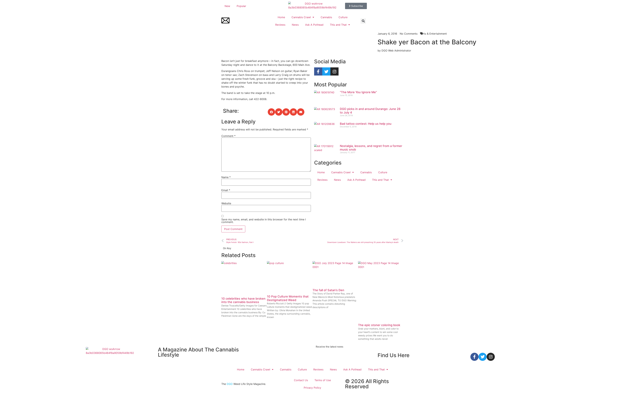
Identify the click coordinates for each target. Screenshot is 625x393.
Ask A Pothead (314, 24)
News (295, 24)
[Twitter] (326, 71)
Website (226, 203)
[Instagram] (334, 71)
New (227, 6)
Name (226, 177)
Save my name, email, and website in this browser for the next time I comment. (263, 220)
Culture (343, 17)
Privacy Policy (312, 387)
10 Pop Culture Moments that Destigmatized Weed (288, 298)
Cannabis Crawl (301, 17)
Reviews (280, 24)
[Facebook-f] (318, 71)
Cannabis (326, 17)
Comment (228, 136)
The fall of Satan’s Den (328, 290)
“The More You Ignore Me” (358, 92)
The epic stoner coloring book (379, 325)
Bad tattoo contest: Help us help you (365, 123)
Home (281, 17)
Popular (241, 6)
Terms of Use (322, 380)
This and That (338, 24)
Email (225, 190)
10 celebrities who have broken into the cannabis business (243, 300)
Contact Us (301, 380)
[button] (363, 21)
